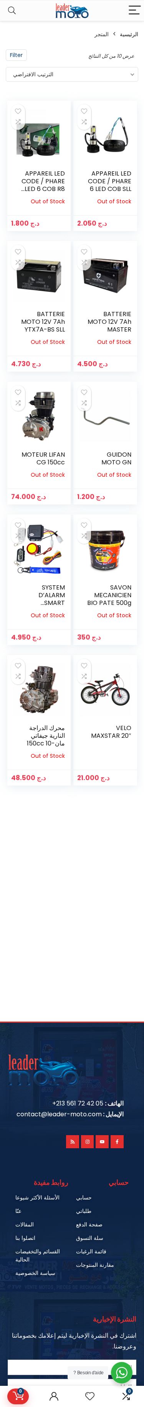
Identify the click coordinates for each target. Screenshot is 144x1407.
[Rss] (72, 1141)
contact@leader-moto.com (59, 1114)
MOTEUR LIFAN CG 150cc (43, 458)
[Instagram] (87, 1141)
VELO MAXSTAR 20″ (111, 732)
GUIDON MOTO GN (116, 458)
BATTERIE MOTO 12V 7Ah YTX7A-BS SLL (43, 322)
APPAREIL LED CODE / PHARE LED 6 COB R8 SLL (43, 185)
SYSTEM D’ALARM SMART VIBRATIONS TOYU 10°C (47, 603)
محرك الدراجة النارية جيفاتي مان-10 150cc (46, 736)
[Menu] (135, 10)
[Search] (12, 10)
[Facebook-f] (117, 1141)
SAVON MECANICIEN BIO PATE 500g (109, 595)
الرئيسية (129, 34)
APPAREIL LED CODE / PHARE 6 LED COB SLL (109, 181)
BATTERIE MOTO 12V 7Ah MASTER (109, 322)
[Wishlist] (89, 1396)
